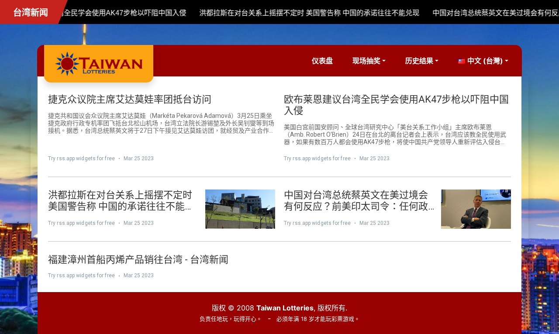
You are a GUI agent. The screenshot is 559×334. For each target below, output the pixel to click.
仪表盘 (322, 60)
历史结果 (419, 60)
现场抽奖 (366, 60)
